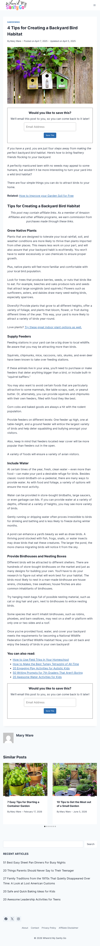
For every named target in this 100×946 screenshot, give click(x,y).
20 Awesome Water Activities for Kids (37, 677)
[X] (12, 919)
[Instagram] (18, 919)
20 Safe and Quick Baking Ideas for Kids (29, 891)
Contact (35, 928)
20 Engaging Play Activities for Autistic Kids (41, 668)
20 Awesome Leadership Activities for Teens (32, 899)
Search (91, 844)
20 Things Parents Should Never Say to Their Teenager (38, 870)
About (25, 928)
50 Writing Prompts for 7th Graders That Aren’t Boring (48, 672)
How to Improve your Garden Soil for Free (46, 195)
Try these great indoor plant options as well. (53, 327)
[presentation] (25, 779)
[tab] (44, 826)
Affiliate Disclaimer (68, 928)
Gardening (13, 22)
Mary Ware (15, 41)
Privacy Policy (49, 928)
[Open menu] (94, 5)
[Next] (93, 793)
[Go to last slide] (7, 793)
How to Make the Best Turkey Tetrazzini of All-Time (46, 664)
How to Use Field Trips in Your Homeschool (41, 659)
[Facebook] (6, 919)
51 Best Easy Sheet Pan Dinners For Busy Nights (34, 862)
